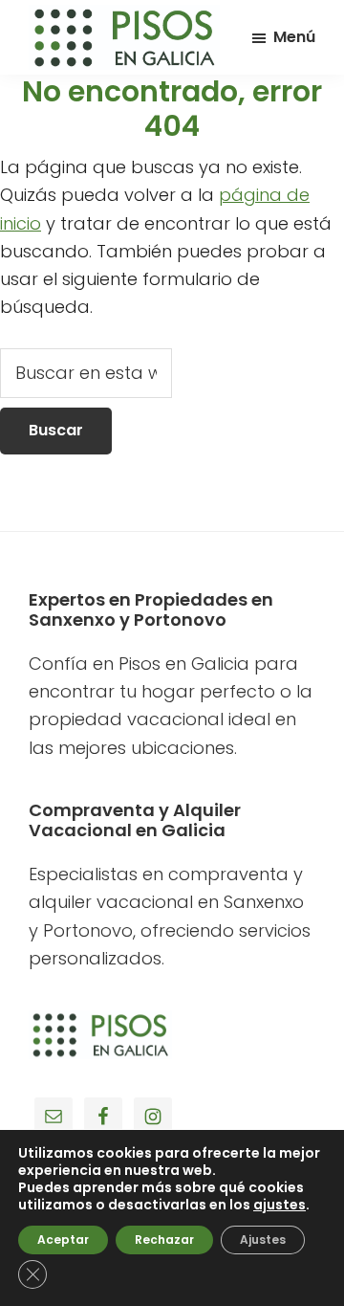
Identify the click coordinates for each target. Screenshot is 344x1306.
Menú (294, 37)
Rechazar (164, 1239)
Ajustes (263, 1239)
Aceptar (63, 1239)
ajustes (279, 1204)
